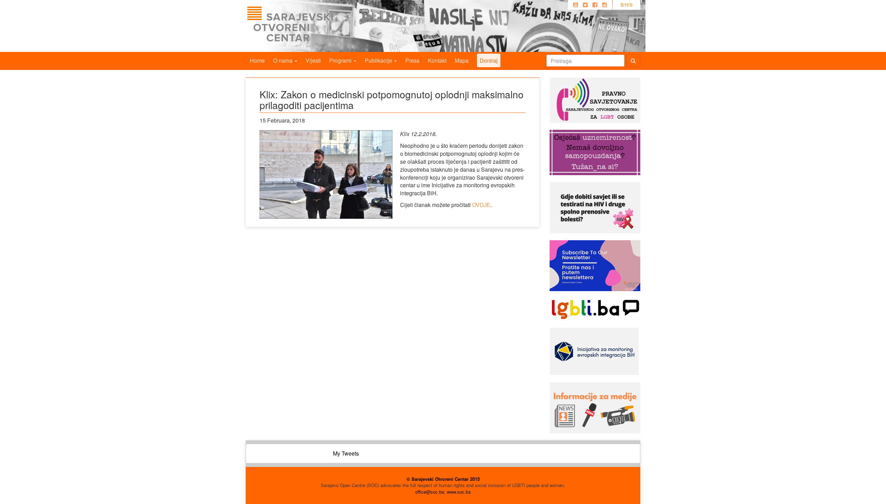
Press (412, 60)
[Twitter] (585, 5)
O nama (283, 60)
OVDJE (481, 205)
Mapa (462, 60)
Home (257, 60)
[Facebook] (595, 5)
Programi (341, 60)
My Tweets (346, 453)
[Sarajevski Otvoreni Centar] (304, 26)
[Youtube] (575, 5)
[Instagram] (604, 5)
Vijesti (313, 60)
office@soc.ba (429, 491)
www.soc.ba (459, 491)
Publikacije (379, 60)
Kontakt (437, 60)
